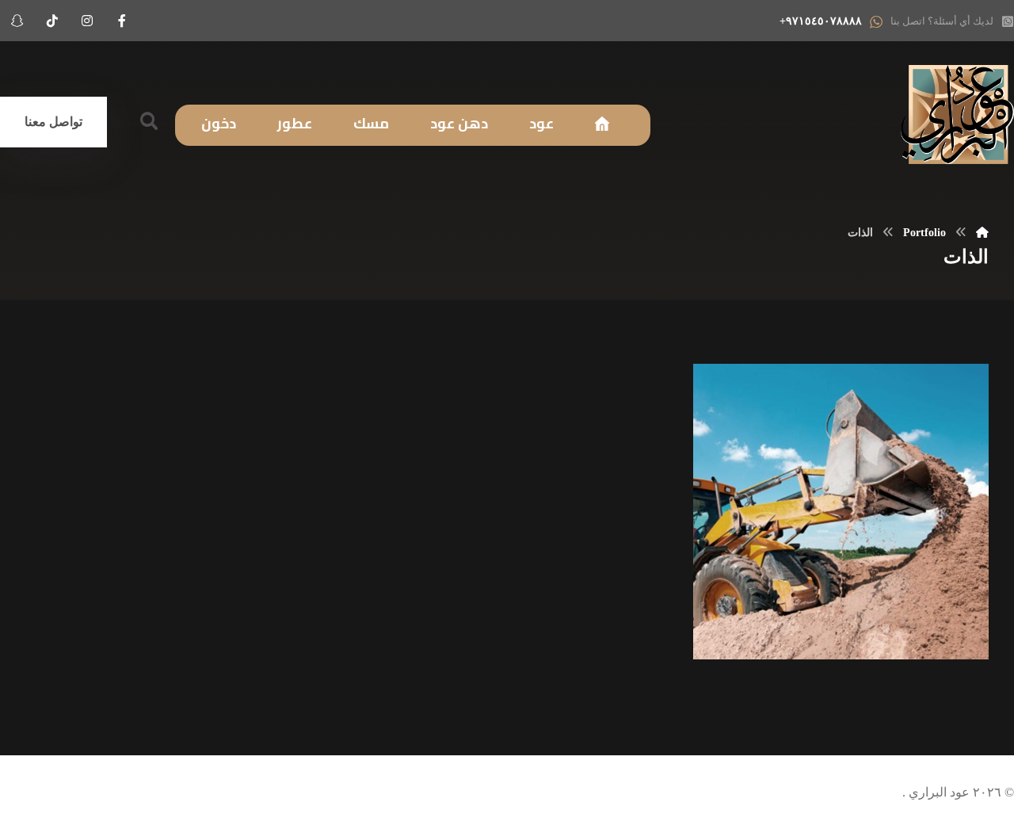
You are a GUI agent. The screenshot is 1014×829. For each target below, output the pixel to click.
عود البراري (937, 792)
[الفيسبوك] (122, 20)
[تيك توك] (52, 20)
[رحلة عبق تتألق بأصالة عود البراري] (957, 114)
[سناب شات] (17, 20)
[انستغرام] (87, 20)
